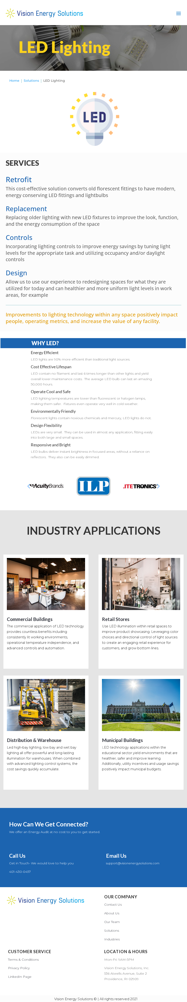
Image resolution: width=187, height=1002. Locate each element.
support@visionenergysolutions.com (132, 863)
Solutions (111, 930)
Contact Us (113, 904)
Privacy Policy (19, 968)
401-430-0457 (20, 872)
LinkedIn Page (19, 977)
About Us (111, 913)
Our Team (112, 922)
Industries (112, 939)
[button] (158, 486)
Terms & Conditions (23, 959)
